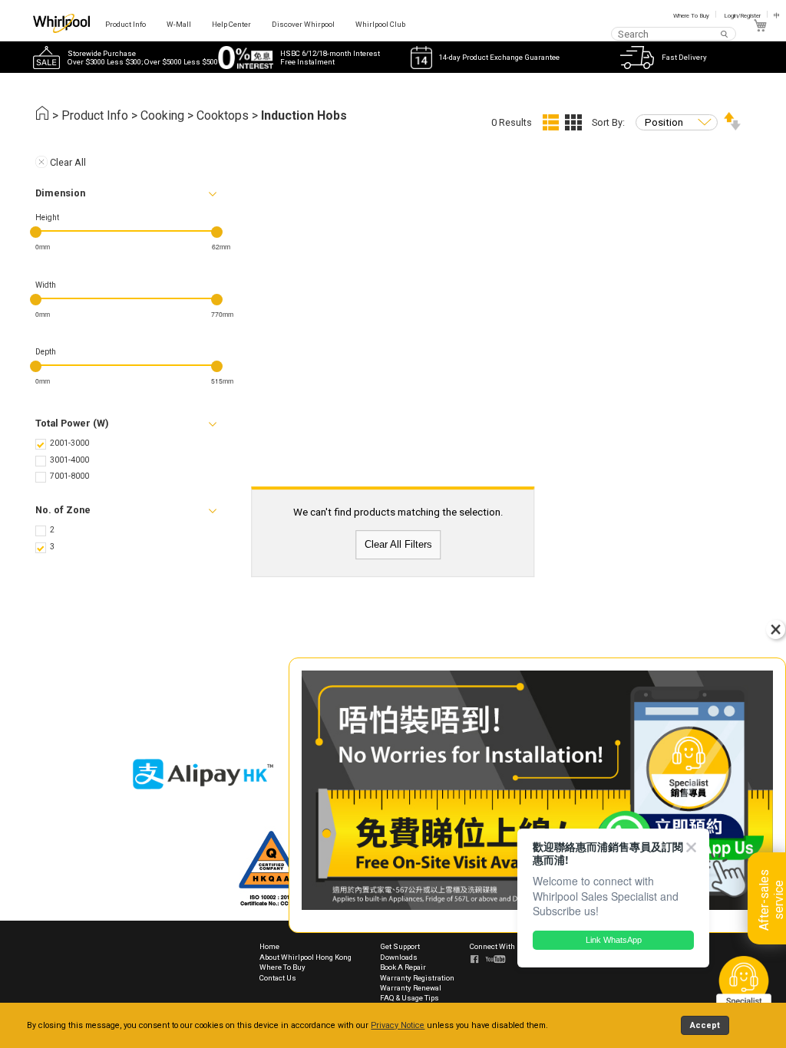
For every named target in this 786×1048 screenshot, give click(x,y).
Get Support (400, 946)
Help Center (231, 24)
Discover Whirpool (303, 24)
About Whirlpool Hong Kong (305, 957)
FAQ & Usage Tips (409, 998)
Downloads (399, 957)
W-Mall (179, 24)
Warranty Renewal (410, 988)
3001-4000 (69, 460)
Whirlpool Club (380, 24)
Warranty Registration (417, 978)
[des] (732, 127)
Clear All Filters (398, 545)
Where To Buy (691, 15)
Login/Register (742, 15)
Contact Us (277, 978)
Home (269, 946)
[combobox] (673, 33)
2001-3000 (69, 443)
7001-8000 (69, 476)
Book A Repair (403, 967)
